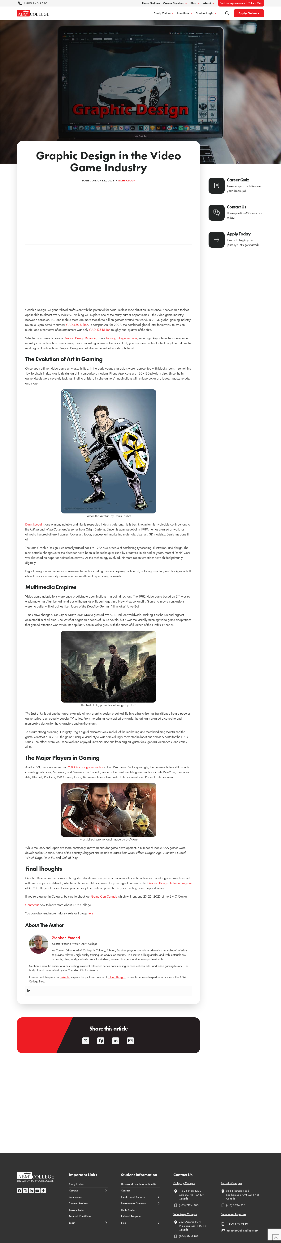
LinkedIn (65, 977)
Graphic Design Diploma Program (169, 883)
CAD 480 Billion (77, 324)
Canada (183, 1198)
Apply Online (247, 13)
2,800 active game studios (85, 767)
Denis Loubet (33, 524)
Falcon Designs (116, 977)
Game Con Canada (104, 896)
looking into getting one (121, 338)
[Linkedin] (29, 991)
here (90, 913)
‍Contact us (32, 905)
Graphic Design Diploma (79, 338)
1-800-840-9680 (35, 3)
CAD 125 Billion (99, 329)
